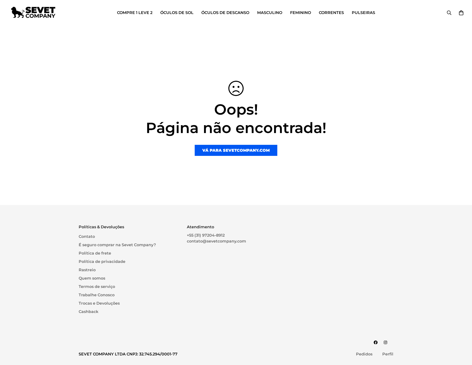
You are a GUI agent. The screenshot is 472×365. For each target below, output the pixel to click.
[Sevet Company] (33, 12)
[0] (461, 12)
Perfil (387, 354)
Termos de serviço (97, 286)
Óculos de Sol (176, 12)
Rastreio (87, 270)
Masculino (269, 12)
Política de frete (95, 253)
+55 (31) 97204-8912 (206, 235)
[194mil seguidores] (385, 342)
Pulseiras (363, 12)
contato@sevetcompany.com (216, 241)
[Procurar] (449, 12)
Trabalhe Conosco (97, 295)
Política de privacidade (102, 261)
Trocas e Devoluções (99, 303)
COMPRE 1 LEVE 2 (134, 12)
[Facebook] (376, 342)
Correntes (331, 12)
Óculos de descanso (225, 12)
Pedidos (364, 354)
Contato (87, 236)
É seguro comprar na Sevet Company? (117, 245)
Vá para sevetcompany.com (236, 150)
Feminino (300, 12)
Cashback (88, 311)
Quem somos (92, 278)
